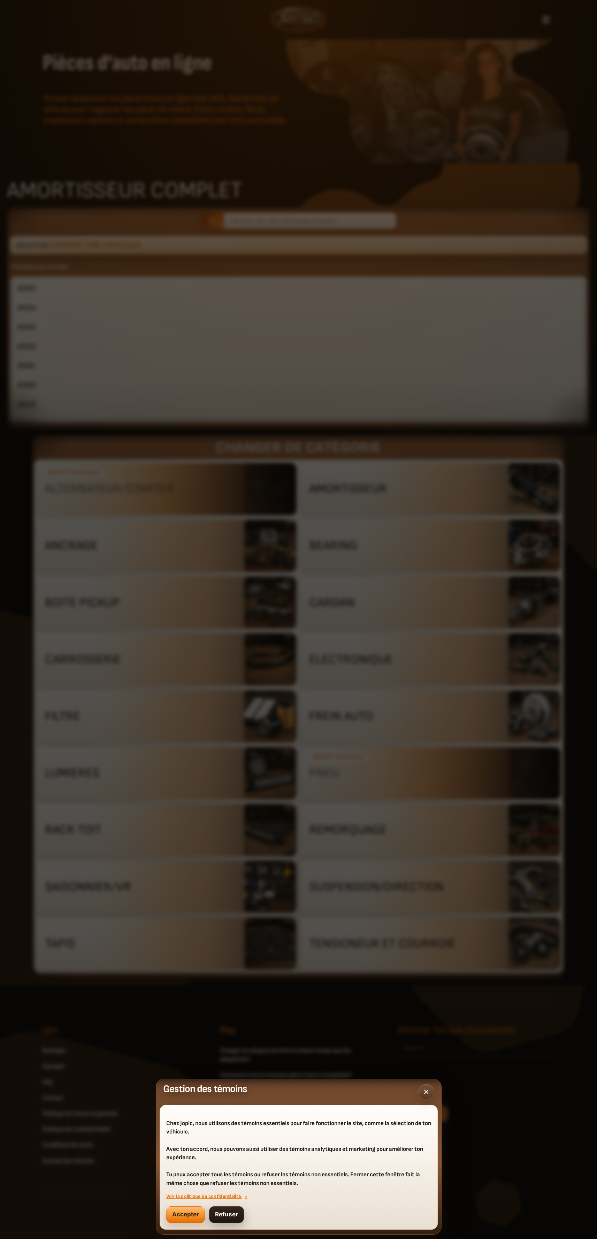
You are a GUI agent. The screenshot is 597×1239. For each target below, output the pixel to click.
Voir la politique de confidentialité (204, 1196)
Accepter (185, 1214)
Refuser (226, 1214)
